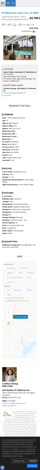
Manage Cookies (19, 461)
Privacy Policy (9, 449)
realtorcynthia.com (9, 405)
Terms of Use (21, 449)
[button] (2, 468)
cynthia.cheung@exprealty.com (14, 93)
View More (7, 95)
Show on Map (21, 317)
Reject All (33, 461)
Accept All (32, 466)
